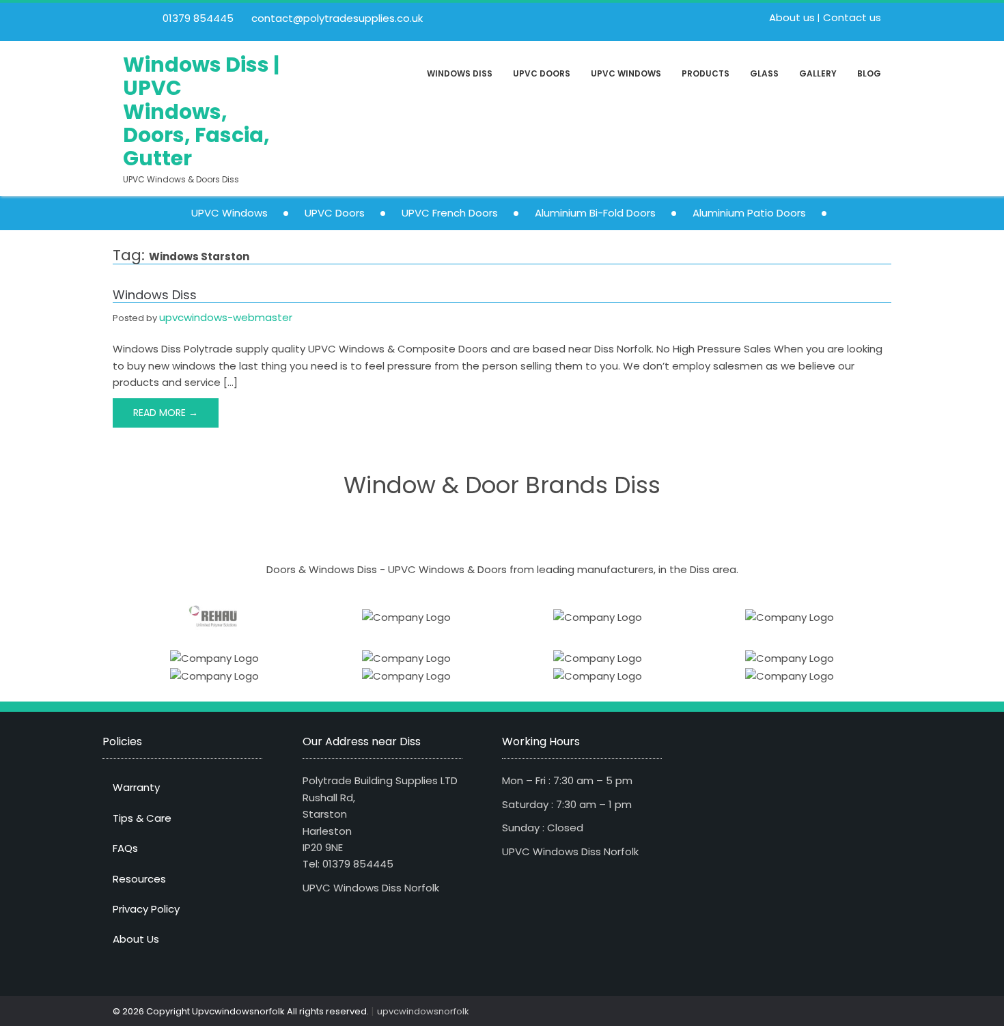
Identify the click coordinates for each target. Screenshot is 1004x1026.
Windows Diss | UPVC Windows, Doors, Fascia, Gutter (201, 112)
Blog (869, 73)
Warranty (136, 787)
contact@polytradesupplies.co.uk (336, 18)
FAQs (125, 848)
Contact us (852, 17)
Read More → (165, 412)
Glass (764, 73)
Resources (139, 879)
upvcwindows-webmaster (225, 317)
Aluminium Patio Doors (749, 213)
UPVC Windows (626, 73)
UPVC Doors (541, 73)
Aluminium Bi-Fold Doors (595, 213)
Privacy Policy (146, 909)
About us (792, 17)
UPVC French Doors (450, 213)
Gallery (818, 73)
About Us (136, 939)
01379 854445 (197, 18)
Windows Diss (459, 73)
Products (705, 73)
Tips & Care (142, 818)
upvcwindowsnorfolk (423, 1011)
